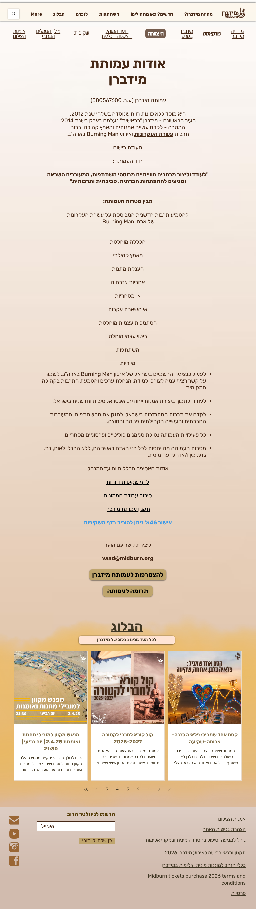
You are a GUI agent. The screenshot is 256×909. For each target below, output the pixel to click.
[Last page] (86, 789)
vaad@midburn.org (128, 558)
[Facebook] (14, 861)
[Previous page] (159, 789)
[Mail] (14, 820)
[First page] (170, 789)
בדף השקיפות (100, 522)
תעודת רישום (127, 147)
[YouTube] (14, 834)
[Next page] (96, 789)
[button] (198, 14)
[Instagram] (14, 847)
